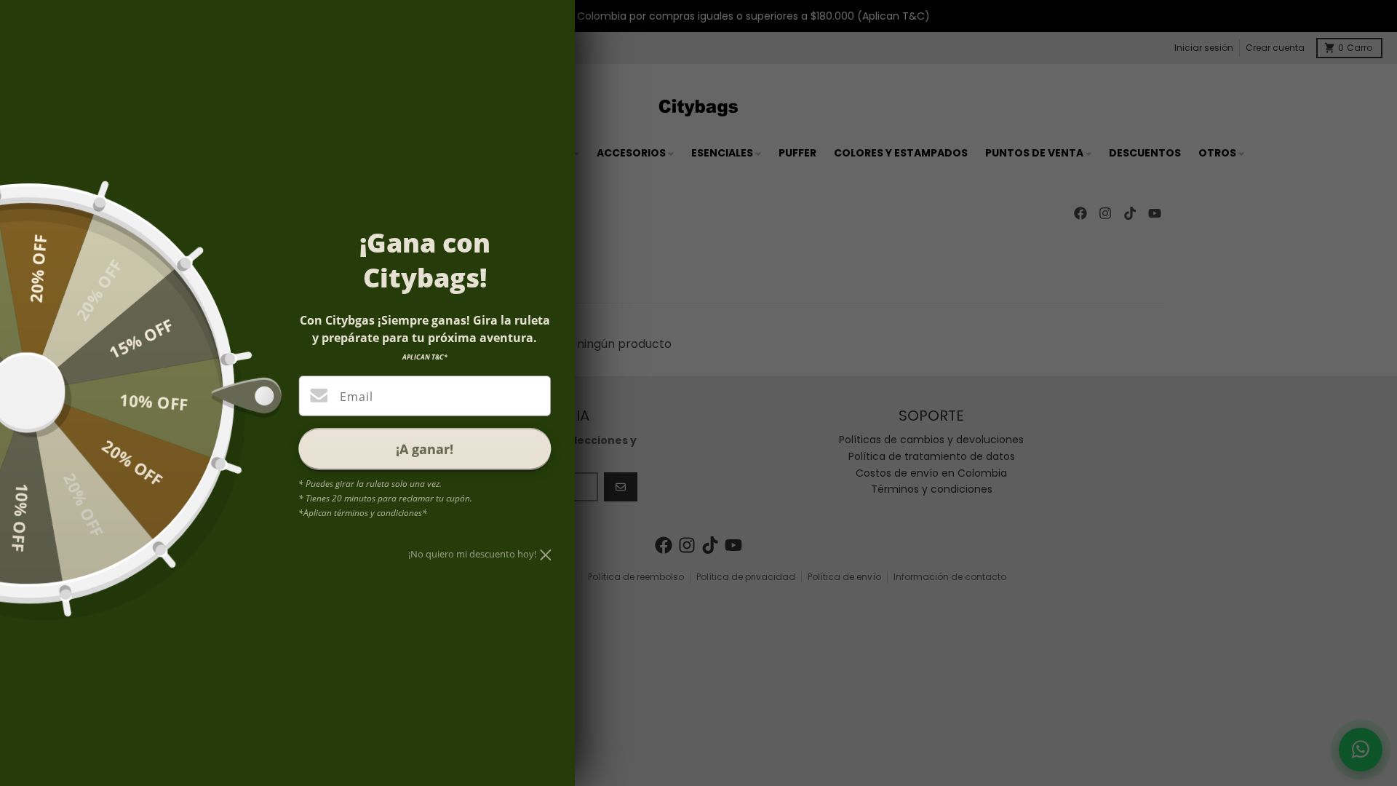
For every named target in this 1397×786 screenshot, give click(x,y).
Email (356, 396)
